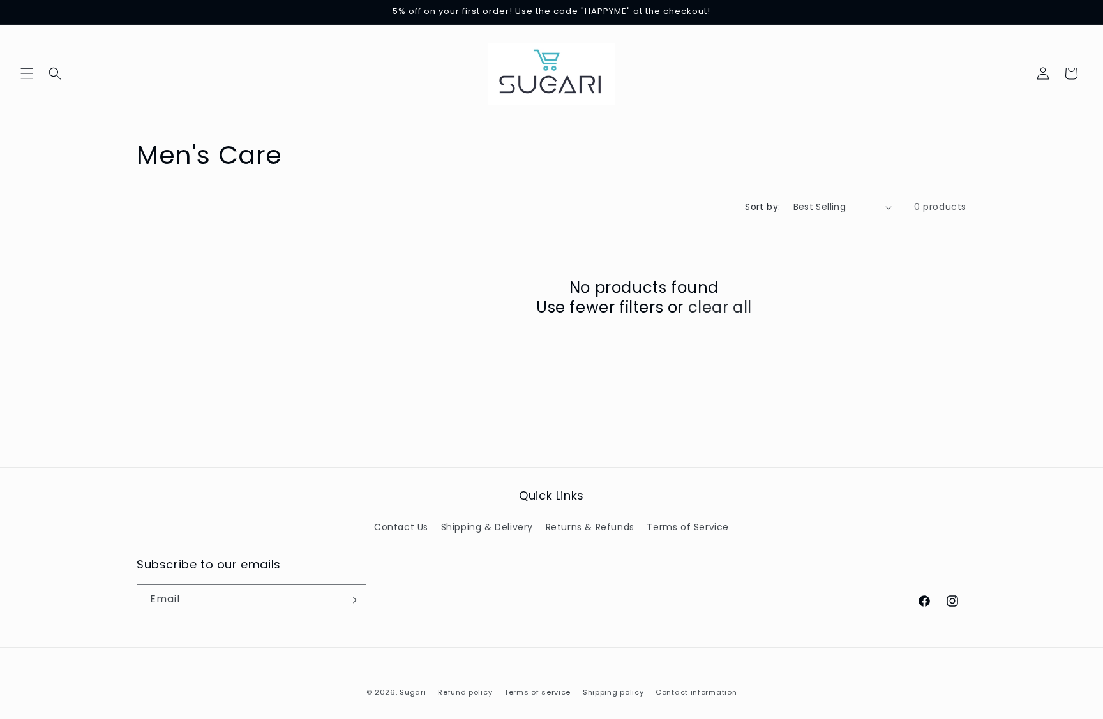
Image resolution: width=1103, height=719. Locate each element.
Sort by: (762, 206)
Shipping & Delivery (487, 526)
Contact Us (401, 526)
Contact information (696, 691)
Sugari (413, 692)
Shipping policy (613, 691)
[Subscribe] (352, 600)
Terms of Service (688, 526)
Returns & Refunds (590, 526)
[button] (27, 73)
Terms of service (537, 691)
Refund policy (465, 691)
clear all (720, 307)
